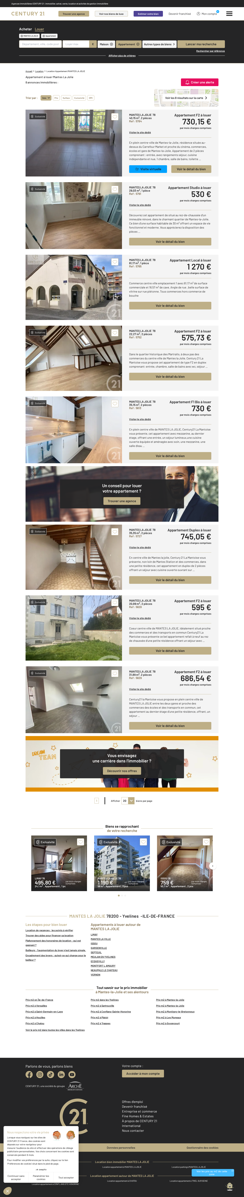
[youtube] (72, 1074)
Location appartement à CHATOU (122, 1181)
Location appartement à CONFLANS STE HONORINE (55, 1184)
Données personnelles (121, 1147)
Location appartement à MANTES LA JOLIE (121, 1167)
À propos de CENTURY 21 (139, 1121)
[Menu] (229, 14)
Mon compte (209, 13)
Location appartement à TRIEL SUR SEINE (189, 1181)
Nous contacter (133, 1130)
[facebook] (29, 1074)
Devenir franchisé (180, 13)
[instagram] (39, 1074)
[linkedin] (61, 1074)
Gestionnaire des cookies (202, 1147)
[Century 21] (28, 13)
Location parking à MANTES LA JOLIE (189, 1167)
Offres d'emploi (132, 1102)
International (131, 1126)
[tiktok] (50, 1074)
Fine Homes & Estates (138, 1116)
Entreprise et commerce (139, 1111)
